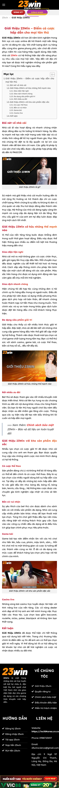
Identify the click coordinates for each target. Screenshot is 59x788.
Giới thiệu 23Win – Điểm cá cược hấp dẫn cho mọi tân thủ (29, 80)
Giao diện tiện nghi (21, 91)
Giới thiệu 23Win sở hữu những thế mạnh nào (30, 88)
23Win (14, 55)
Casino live (18, 113)
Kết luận (14, 116)
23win (5, 17)
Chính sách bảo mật (40, 425)
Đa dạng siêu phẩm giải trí (24, 96)
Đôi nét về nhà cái (18, 85)
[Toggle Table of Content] (51, 74)
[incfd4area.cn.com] (29, 5)
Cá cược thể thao (20, 105)
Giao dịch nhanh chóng (23, 94)
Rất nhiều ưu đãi (20, 99)
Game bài (18, 110)
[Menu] (3, 4)
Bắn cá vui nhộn (20, 108)
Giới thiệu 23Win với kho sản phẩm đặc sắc (29, 102)
